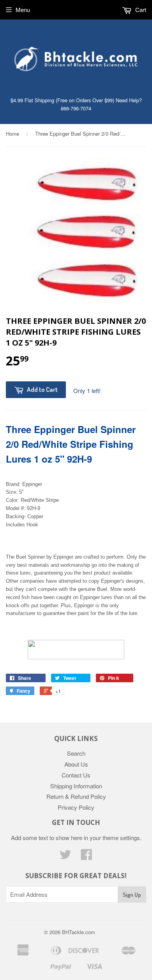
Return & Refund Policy (76, 796)
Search (76, 753)
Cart (140, 9)
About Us (76, 764)
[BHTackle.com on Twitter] (65, 856)
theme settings (121, 837)
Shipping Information (76, 786)
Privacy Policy (76, 807)
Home (12, 133)
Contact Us (76, 775)
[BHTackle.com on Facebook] (86, 856)
